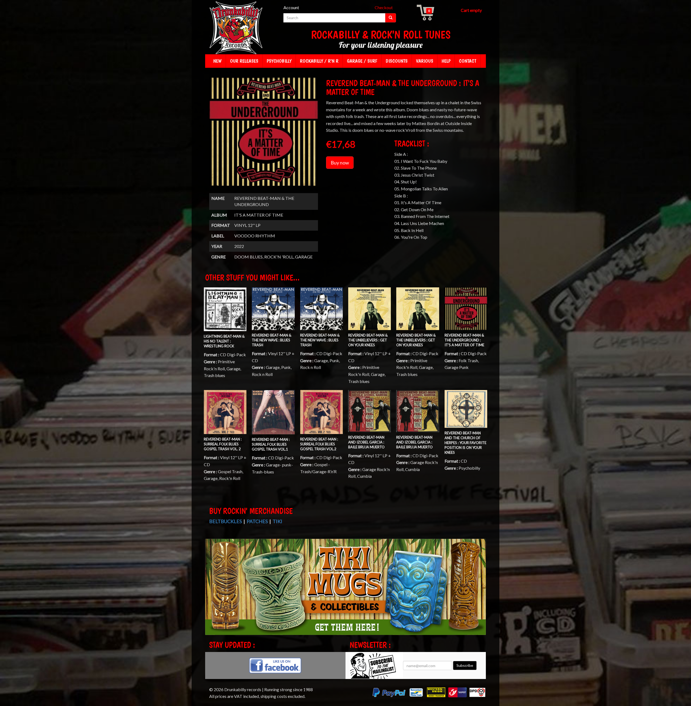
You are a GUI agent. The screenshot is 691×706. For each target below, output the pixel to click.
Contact (467, 61)
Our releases (244, 61)
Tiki (277, 521)
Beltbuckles (225, 521)
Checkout (384, 7)
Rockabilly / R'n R (319, 61)
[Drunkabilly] (236, 28)
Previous (210, 591)
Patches (257, 521)
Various (424, 61)
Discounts (397, 61)
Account (291, 7)
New (217, 61)
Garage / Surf (362, 61)
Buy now (340, 163)
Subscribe (464, 665)
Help (446, 61)
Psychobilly (279, 61)
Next (481, 591)
